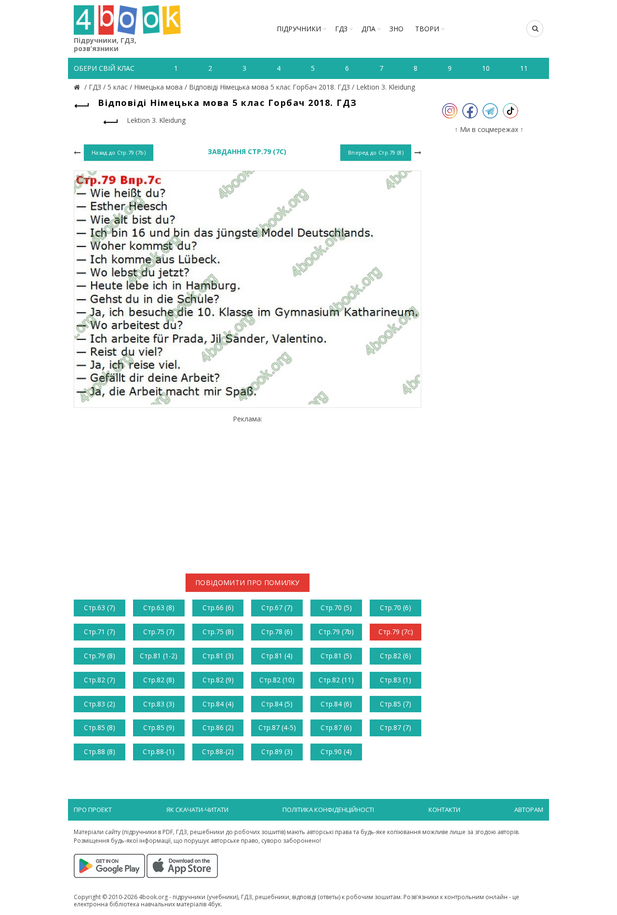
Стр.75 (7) (158, 631)
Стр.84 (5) (277, 703)
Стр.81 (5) (336, 655)
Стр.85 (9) (158, 727)
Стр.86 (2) (218, 727)
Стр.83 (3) (158, 703)
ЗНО (396, 28)
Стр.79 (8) (99, 655)
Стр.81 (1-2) (158, 655)
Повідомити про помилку (247, 582)
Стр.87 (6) (336, 727)
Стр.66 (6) (218, 607)
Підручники (299, 28)
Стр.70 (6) (395, 607)
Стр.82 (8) (158, 679)
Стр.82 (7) (99, 679)
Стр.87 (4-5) (277, 727)
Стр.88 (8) (99, 751)
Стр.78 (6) (277, 631)
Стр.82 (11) (336, 679)
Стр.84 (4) (218, 703)
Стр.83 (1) (395, 679)
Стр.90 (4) (336, 751)
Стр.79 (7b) (336, 631)
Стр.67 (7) (277, 607)
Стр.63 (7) (99, 607)
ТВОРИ (427, 28)
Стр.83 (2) (99, 703)
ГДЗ (341, 28)
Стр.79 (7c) (395, 631)
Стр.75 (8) (218, 631)
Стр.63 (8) (158, 607)
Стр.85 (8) (99, 727)
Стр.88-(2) (218, 751)
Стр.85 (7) (395, 703)
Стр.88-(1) (158, 751)
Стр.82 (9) (218, 679)
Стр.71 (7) (99, 631)
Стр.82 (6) (395, 655)
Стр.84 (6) (336, 703)
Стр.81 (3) (218, 655)
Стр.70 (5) (336, 607)
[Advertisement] (247, 490)
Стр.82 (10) (277, 679)
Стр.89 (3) (277, 751)
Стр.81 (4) (277, 655)
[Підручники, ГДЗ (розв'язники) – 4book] (78, 87)
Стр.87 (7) (395, 727)
